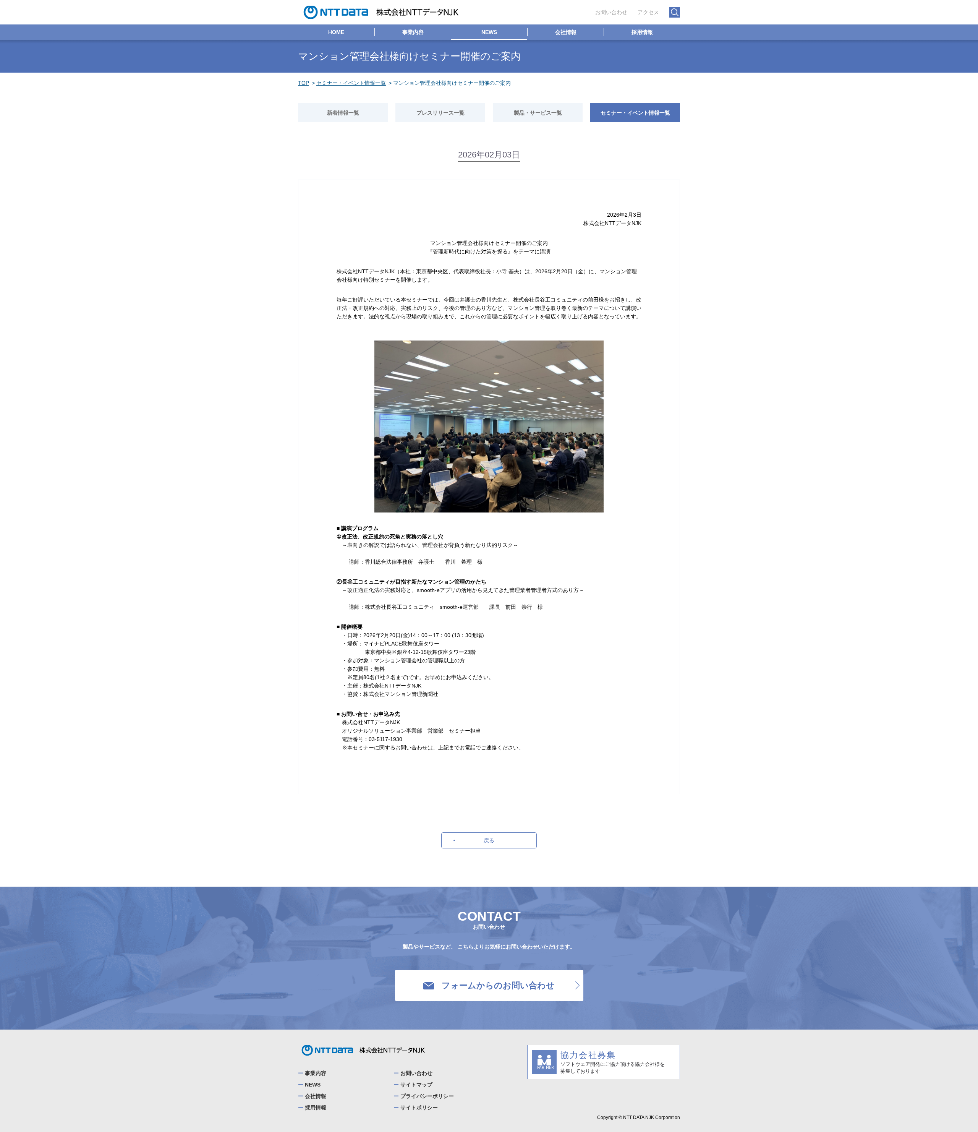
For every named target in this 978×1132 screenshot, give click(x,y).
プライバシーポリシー (427, 1096)
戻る (489, 840)
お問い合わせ (611, 12)
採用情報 (642, 32)
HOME (336, 32)
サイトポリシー (419, 1107)
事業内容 (413, 32)
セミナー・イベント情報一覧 (351, 83)
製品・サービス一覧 (538, 113)
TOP (303, 83)
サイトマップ (416, 1085)
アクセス (648, 12)
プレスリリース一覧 (440, 113)
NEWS (489, 32)
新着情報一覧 (343, 113)
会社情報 (565, 32)
